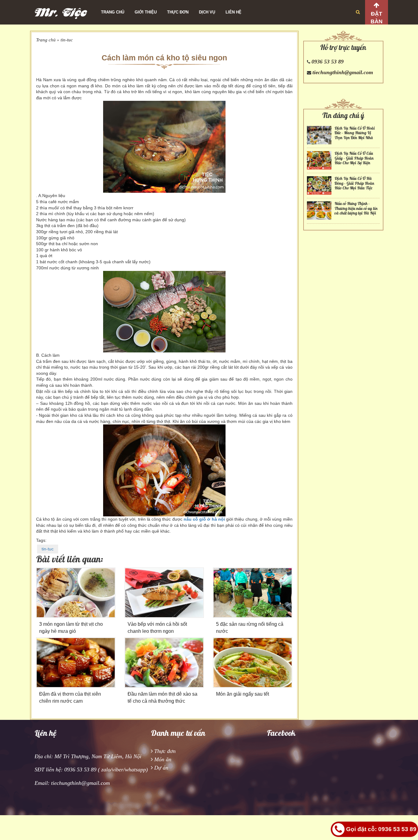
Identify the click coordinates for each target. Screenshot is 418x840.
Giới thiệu (146, 12)
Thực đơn (177, 12)
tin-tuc (67, 39)
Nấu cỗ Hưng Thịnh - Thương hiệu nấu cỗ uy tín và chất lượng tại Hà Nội (356, 208)
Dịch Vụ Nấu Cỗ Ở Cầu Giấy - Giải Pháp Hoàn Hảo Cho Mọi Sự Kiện (354, 158)
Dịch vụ (207, 12)
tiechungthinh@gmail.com (342, 72)
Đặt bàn (377, 18)
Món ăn (162, 759)
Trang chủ (112, 12)
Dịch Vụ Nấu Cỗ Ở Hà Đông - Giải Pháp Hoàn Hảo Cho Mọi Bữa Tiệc (354, 183)
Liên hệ (233, 12)
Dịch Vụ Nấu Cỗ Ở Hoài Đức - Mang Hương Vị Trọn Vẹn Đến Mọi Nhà (354, 133)
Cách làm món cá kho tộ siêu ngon (164, 57)
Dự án (161, 768)
